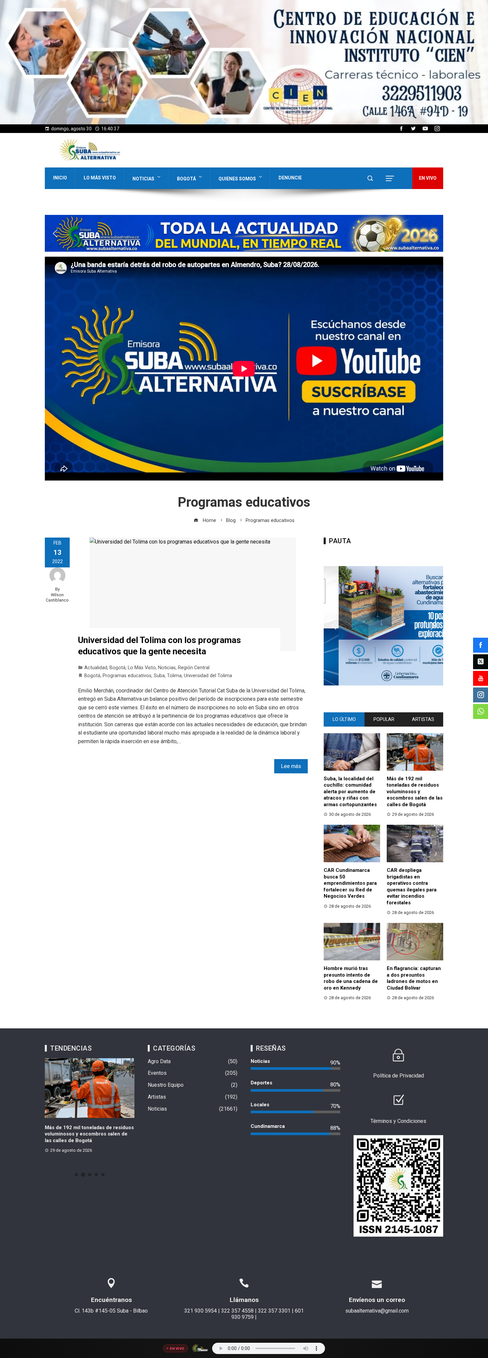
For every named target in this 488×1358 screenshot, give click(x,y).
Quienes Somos (237, 178)
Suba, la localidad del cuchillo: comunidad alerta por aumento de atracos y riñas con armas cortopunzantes (350, 792)
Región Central (193, 668)
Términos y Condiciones (398, 1121)
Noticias (143, 178)
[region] (244, 62)
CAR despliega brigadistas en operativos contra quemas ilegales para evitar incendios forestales (412, 886)
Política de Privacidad (398, 1075)
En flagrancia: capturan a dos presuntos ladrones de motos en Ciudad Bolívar (414, 978)
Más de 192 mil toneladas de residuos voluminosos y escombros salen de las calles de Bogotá (415, 792)
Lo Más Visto (100, 177)
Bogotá (186, 178)
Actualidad (95, 668)
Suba (159, 676)
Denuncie (290, 177)
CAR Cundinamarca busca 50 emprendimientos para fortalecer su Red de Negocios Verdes (350, 883)
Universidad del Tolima (208, 676)
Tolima (174, 676)
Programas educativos (127, 676)
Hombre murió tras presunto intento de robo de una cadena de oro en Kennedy (351, 978)
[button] (244, 62)
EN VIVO (428, 178)
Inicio (60, 177)
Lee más (291, 766)
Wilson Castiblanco (57, 597)
